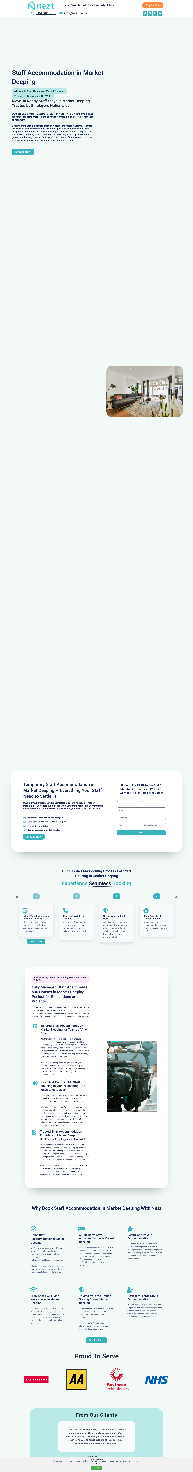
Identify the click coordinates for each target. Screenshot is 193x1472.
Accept (96, 1468)
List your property (93, 5)
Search (75, 5)
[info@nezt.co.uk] (61, 13)
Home (65, 5)
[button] (93, 1463)
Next (141, 833)
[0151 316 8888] (33, 13)
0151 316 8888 (46, 13)
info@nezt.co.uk (75, 13)
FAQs (110, 5)
